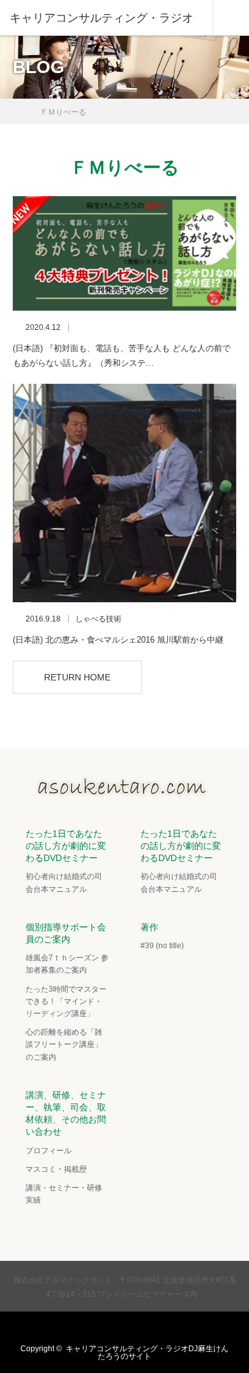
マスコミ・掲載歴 (56, 1169)
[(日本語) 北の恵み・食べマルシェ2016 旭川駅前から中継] (124, 493)
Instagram (135, 1327)
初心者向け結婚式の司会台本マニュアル (64, 882)
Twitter (85, 1327)
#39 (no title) (162, 945)
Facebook (110, 1327)
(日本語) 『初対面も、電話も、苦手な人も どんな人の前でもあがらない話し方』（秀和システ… (121, 355)
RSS (160, 1327)
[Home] (17, 107)
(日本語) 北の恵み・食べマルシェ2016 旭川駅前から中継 (118, 640)
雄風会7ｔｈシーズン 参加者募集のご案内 (67, 963)
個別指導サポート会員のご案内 (66, 933)
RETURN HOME (77, 677)
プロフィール (49, 1150)
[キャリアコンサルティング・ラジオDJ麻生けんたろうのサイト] (124, 792)
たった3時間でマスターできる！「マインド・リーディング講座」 (66, 1001)
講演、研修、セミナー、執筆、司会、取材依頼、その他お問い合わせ (66, 1113)
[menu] (231, 18)
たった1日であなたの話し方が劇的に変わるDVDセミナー (66, 845)
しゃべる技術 (98, 619)
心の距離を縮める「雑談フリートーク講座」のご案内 (64, 1044)
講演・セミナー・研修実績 (64, 1193)
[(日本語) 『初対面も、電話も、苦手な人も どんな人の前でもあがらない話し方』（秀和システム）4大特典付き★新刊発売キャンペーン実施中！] (124, 253)
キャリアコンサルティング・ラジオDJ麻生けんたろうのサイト (147, 1352)
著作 (149, 927)
